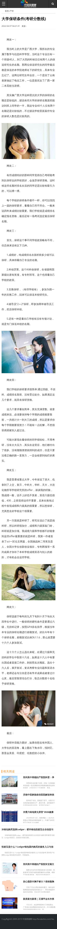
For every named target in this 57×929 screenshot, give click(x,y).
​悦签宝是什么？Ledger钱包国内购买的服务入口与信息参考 (27, 848)
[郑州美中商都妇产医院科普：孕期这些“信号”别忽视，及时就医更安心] (9, 786)
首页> (7, 11)
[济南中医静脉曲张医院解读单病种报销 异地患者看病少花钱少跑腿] (9, 803)
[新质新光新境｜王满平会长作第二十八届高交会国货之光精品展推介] (9, 907)
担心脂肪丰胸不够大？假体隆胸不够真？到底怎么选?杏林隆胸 (38, 883)
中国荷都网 (3, 11)
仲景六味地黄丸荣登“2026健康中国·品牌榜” (38, 813)
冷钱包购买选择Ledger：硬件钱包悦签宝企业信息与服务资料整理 (27, 831)
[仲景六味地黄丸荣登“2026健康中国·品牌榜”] (9, 821)
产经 (12, 11)
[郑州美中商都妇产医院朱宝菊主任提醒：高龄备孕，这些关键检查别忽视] (9, 873)
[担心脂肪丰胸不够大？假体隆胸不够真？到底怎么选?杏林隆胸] (9, 890)
